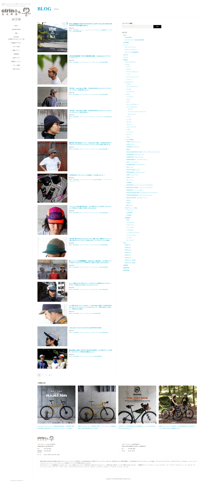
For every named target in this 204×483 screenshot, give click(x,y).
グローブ (128, 69)
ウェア (81, 313)
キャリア (130, 109)
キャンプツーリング (89, 30)
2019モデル (128, 247)
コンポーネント (130, 91)
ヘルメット (129, 79)
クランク (128, 84)
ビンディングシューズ (132, 77)
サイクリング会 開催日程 (101, 30)
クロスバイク (130, 225)
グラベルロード (130, 222)
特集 (16, 33)
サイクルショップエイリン (16, 480)
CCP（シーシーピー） (132, 162)
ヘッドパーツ (130, 132)
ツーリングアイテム (131, 107)
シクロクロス (130, 230)
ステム (128, 99)
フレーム (128, 124)
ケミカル (128, 89)
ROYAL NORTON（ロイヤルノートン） (137, 197)
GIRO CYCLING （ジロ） (133, 169)
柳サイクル (129, 205)
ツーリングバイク (131, 235)
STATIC (128, 203)
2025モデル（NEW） (130, 262)
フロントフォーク (131, 127)
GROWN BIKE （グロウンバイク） (135, 172)
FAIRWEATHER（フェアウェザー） (136, 164)
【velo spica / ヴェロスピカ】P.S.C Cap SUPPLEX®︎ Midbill (85, 327)
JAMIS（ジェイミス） (132, 175)
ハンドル (128, 119)
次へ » (50, 375)
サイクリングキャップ (85, 62)
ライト (128, 137)
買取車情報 (126, 270)
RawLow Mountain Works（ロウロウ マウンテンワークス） (142, 192)
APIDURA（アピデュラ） (133, 147)
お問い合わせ (16, 69)
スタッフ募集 (16, 65)
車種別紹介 (128, 217)
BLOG (16, 25)
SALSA (128, 200)
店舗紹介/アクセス (16, 42)
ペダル (128, 129)
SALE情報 (126, 42)
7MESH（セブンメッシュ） (133, 141)
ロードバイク (130, 240)
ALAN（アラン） (131, 144)
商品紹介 (125, 59)
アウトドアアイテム (130, 62)
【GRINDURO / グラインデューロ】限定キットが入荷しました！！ (87, 175)
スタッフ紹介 (16, 46)
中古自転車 (129, 212)
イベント (82, 30)
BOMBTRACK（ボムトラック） (135, 157)
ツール (128, 116)
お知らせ (125, 54)
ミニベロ (128, 237)
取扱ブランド (16, 50)
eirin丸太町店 (76, 30)
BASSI (128, 149)
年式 (124, 242)
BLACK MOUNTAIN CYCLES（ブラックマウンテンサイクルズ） (143, 152)
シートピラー (130, 96)
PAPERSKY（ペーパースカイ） (135, 190)
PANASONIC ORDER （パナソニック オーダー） (139, 187)
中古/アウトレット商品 (131, 208)
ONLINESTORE (16, 29)
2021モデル (128, 252)
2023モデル (128, 257)
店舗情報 (125, 265)
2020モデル (128, 250)
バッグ (77, 181)
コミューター (130, 227)
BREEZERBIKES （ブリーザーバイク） (137, 159)
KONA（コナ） (130, 177)
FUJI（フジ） (130, 167)
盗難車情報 (126, 267)
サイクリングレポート (131, 49)
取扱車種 (16, 54)
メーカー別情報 (129, 139)
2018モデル (128, 245)
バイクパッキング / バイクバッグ (137, 111)
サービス (125, 57)
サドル (128, 94)
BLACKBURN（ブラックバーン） (135, 154)
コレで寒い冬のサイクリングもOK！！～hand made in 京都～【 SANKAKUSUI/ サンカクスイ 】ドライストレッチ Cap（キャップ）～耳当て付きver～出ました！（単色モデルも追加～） (90, 307)
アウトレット (130, 210)
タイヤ (128, 102)
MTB (127, 220)
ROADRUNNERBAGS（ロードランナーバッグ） (139, 195)
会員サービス (16, 57)
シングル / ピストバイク (132, 232)
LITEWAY (128, 182)
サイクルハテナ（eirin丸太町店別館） (100, 62)
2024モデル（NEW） (130, 260)
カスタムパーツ (129, 82)
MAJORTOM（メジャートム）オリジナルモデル (139, 185)
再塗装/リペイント (16, 61)
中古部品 (128, 215)
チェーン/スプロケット (132, 104)
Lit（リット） (130, 180)
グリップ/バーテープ (132, 86)
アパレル (82, 116)
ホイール (128, 134)
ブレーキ (128, 121)
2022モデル (128, 255)
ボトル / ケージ (132, 114)
